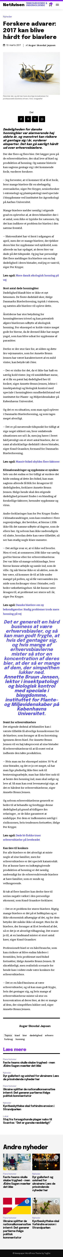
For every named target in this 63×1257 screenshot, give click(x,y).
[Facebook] (21, 119)
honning (20, 1039)
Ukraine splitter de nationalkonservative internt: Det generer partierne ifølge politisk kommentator (29, 1092)
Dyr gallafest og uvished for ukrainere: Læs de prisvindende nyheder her (43, 1184)
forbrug (8, 1039)
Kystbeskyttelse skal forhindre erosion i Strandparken (45, 1224)
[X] (28, 119)
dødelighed (36, 1035)
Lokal (5, 1116)
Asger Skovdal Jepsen (42, 45)
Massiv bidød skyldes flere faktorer (38, 461)
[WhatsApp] (42, 119)
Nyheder (7, 17)
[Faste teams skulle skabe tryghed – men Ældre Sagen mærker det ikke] (17, 1162)
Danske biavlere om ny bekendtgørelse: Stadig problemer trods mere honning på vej (31, 609)
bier (25, 1035)
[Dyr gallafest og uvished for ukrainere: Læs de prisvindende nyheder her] (46, 1162)
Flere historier (9, 1059)
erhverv (49, 1035)
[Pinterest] (35, 119)
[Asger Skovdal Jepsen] (10, 1026)
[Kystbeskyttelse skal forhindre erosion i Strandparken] (46, 1206)
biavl (17, 1035)
